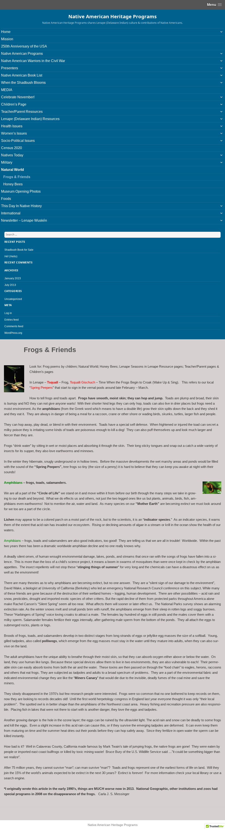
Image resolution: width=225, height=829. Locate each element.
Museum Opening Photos (21, 191)
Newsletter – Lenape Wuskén (24, 220)
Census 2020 (11, 148)
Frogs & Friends (16, 177)
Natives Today (12, 155)
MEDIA (6, 90)
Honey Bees (13, 184)
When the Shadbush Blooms (23, 82)
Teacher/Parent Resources (22, 111)
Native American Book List (21, 75)
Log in (8, 313)
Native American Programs (22, 53)
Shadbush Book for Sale (18, 249)
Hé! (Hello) (10, 256)
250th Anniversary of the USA (24, 46)
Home (6, 32)
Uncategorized (13, 299)
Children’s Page (13, 104)
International (10, 213)
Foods (6, 199)
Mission (7, 39)
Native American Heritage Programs (112, 16)
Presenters (9, 68)
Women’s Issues (14, 133)
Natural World (12, 170)
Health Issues (11, 126)
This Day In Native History (21, 206)
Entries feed (11, 319)
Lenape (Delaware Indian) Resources (30, 119)
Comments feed (13, 326)
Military (6, 162)
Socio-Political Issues (18, 140)
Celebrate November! (17, 97)
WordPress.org (13, 332)
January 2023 (12, 278)
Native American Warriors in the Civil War (33, 61)
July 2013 (10, 285)
